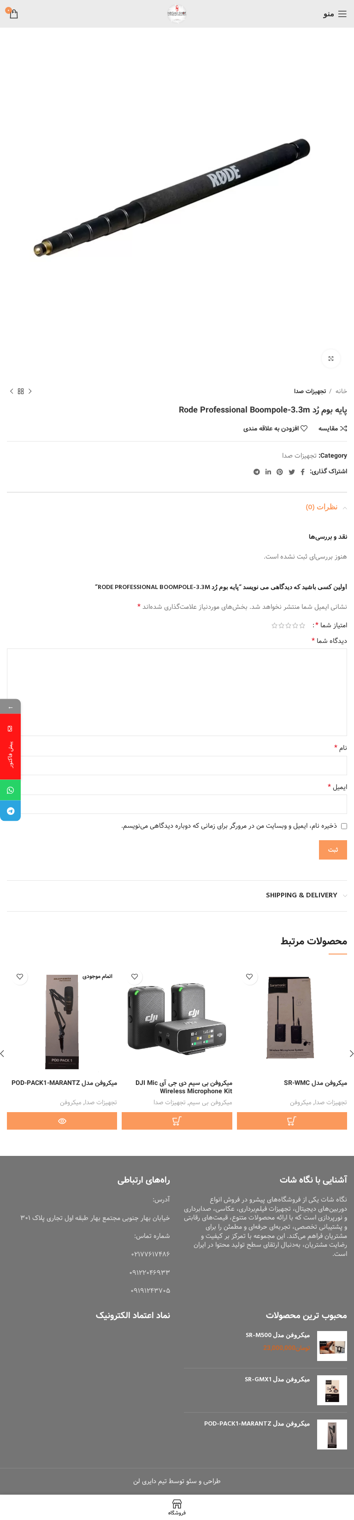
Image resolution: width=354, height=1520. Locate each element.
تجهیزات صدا (310, 391)
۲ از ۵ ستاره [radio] (295, 625)
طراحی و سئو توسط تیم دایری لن (177, 1481)
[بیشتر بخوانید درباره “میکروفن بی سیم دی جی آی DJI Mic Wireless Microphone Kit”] (177, 1121)
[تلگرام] (10, 811)
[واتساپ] (10, 790)
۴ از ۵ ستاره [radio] (281, 625)
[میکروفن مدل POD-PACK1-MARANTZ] (332, 1434)
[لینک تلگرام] (257, 472)
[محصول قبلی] (30, 391)
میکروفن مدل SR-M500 (278, 1335)
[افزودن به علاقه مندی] (250, 977)
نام (340, 748)
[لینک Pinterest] (280, 472)
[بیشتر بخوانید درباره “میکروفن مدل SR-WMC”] (292, 1121)
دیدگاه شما (329, 641)
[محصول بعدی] (11, 391)
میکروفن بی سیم (210, 1103)
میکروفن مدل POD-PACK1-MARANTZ (64, 1083)
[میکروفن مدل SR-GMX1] (332, 1390)
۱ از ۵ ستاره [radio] (302, 625)
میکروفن (301, 1103)
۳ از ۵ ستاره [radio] (288, 625)
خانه (340, 391)
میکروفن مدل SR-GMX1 (277, 1379)
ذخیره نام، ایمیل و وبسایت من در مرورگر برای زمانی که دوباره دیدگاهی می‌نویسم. (229, 825)
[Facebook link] (302, 472)
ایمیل (337, 787)
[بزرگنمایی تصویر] (331, 358)
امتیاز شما (331, 625)
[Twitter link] (292, 472)
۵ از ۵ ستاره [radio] (274, 625)
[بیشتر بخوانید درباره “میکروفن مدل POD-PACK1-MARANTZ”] (62, 1121)
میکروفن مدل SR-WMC (315, 1083)
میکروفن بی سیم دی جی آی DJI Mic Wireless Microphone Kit (184, 1087)
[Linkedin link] (268, 472)
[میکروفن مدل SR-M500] (332, 1346)
